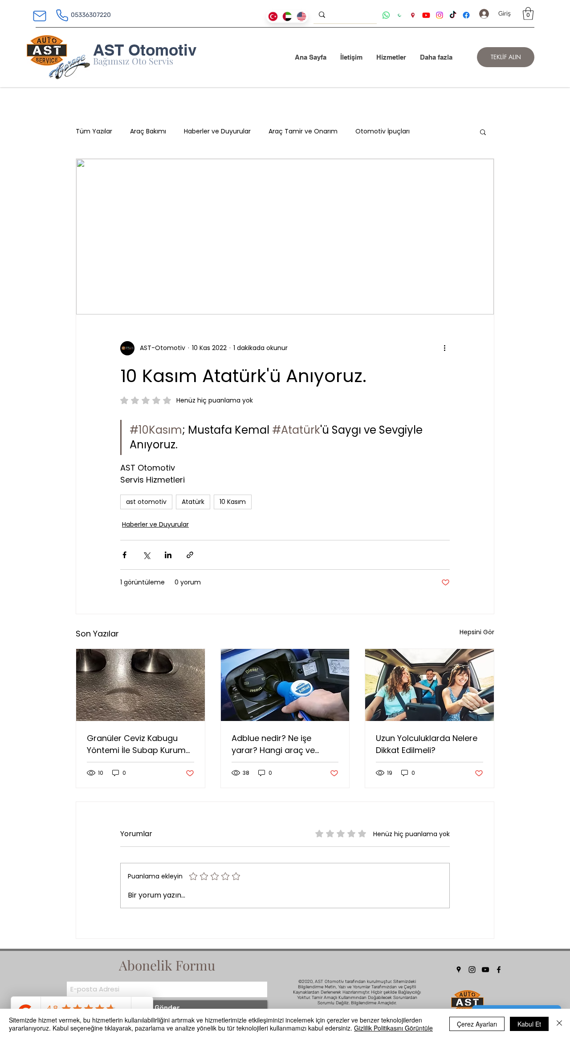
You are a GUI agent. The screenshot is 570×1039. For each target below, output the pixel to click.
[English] (301, 16)
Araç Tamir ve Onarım (303, 131)
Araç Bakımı (148, 131)
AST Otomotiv (144, 49)
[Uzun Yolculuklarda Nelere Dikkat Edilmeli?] (429, 685)
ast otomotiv (146, 501)
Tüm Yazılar (94, 131)
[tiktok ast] (452, 15)
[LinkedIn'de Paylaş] (168, 555)
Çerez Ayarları (477, 1023)
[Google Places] (458, 969)
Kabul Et (529, 1023)
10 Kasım (233, 501)
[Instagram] (472, 969)
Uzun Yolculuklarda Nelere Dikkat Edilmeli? (426, 744)
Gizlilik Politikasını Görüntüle (393, 1027)
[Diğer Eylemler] (444, 348)
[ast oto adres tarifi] (412, 15)
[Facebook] (498, 969)
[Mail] (39, 16)
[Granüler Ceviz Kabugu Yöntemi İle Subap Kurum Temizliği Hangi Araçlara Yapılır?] (140, 685)
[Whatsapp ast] (386, 15)
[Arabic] (287, 16)
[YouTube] (485, 969)
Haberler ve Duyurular (217, 131)
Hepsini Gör (477, 632)
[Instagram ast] (439, 15)
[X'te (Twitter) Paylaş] (146, 555)
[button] (528, 13)
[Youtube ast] (426, 15)
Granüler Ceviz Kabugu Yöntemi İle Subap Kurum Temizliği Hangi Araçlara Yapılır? (136, 744)
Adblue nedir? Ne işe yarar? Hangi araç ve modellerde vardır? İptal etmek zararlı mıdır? (279, 744)
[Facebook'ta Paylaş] (124, 555)
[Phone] (62, 15)
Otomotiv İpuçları (382, 131)
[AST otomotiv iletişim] (399, 15)
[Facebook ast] (466, 15)
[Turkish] (273, 16)
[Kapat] (559, 1024)
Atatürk (193, 501)
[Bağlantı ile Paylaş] (190, 555)
